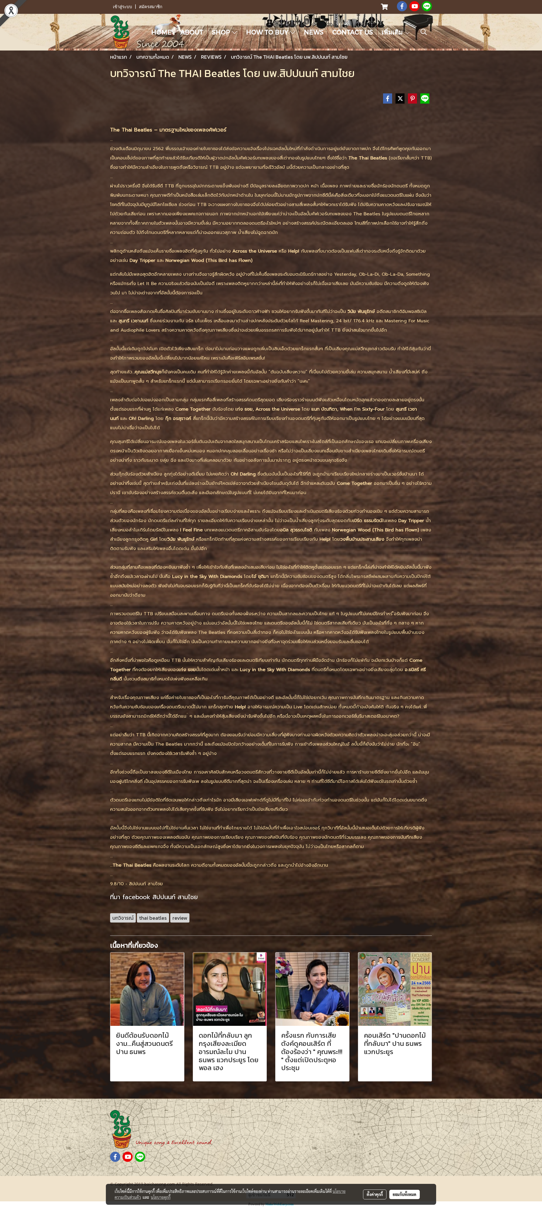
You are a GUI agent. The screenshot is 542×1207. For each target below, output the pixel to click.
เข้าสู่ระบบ (122, 6)
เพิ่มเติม (393, 32)
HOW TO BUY (268, 32)
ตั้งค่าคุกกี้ (375, 1194)
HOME (161, 32)
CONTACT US (352, 32)
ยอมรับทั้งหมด (404, 1194)
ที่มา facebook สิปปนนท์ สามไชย (154, 897)
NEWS (314, 32)
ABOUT (191, 32)
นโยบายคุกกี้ (161, 1197)
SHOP (222, 32)
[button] (424, 32)
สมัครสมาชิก (150, 6)
